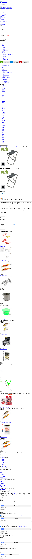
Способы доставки (2, 200)
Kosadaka (3, 104)
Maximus (3, 110)
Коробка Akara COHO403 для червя (5, 319)
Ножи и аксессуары (4, 68)
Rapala (3, 122)
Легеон (3, 139)
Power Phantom (4, 120)
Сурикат (3, 141)
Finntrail (3, 95)
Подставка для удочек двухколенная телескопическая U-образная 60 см (9, 378)
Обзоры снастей (4, 14)
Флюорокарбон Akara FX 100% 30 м (5, 407)
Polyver (3, 119)
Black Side (3, 88)
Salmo (2, 124)
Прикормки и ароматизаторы (6, 77)
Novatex (3, 115)
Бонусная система (5, 50)
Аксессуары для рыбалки (5, 82)
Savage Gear (3, 125)
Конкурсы (4, 56)
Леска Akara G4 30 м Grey (3, 349)
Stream (3, 130)
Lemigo (3, 106)
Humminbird (3, 101)
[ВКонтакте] (0, 198)
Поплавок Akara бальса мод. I (4, 437)
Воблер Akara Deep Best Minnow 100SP (5, 422)
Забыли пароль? (2, 24)
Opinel (3, 117)
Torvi (2, 133)
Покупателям (3, 12)
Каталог (3, 43)
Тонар (2, 143)
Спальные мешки (5, 71)
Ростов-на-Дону (5, 59)
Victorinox (3, 134)
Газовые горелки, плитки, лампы (7, 72)
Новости (3, 13)
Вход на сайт (2, 2)
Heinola (3, 99)
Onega (3, 116)
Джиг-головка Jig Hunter (3, 260)
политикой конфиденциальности (23, 515)
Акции (3, 44)
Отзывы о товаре (2, 195)
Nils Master (3, 112)
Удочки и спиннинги (4, 66)
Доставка (4, 46)
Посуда (4, 74)
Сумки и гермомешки (6, 73)
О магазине (3, 462)
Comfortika (3, 91)
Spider (2, 128)
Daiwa (3, 92)
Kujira (2, 105)
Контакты (3, 15)
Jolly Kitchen (3, 102)
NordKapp (3, 113)
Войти (1, 6)
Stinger (3, 129)
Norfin (3, 114)
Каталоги (4, 48)
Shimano (3, 126)
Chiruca (3, 89)
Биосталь (3, 138)
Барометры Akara (5, 76)
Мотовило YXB (2, 246)
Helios (2, 100)
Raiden (3, 121)
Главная (3, 458)
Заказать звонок (2, 17)
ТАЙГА (3, 142)
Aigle (2, 86)
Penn (2, 118)
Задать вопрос (2, 16)
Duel (2, 93)
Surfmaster (3, 132)
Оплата (4, 47)
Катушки (3, 67)
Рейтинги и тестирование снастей (8, 54)
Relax (2, 123)
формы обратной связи (13, 497)
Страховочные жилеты (5, 79)
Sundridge (3, 131)
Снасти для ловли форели (5, 65)
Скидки (3, 11)
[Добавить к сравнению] (31, 210)
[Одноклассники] (1, 198)
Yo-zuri (3, 136)
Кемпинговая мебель (6, 75)
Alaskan (3, 87)
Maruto (3, 109)
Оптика (3, 78)
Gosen (2, 98)
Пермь (4, 58)
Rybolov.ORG (2, 146)
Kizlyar (3, 103)
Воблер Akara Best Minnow (3, 275)
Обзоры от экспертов (6, 53)
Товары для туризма (4, 70)
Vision (2, 135)
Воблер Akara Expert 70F (3, 334)
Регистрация (5, 2)
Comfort (3, 90)
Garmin (3, 97)
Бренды (4, 49)
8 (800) (2, 28)
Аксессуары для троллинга (5, 81)
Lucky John (3, 108)
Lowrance (3, 107)
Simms (3, 127)
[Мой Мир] (2, 198)
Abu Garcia (3, 85)
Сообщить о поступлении (29, 210)
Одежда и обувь (4, 69)
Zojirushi (3, 137)
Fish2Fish (3, 96)
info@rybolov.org (4, 466)
